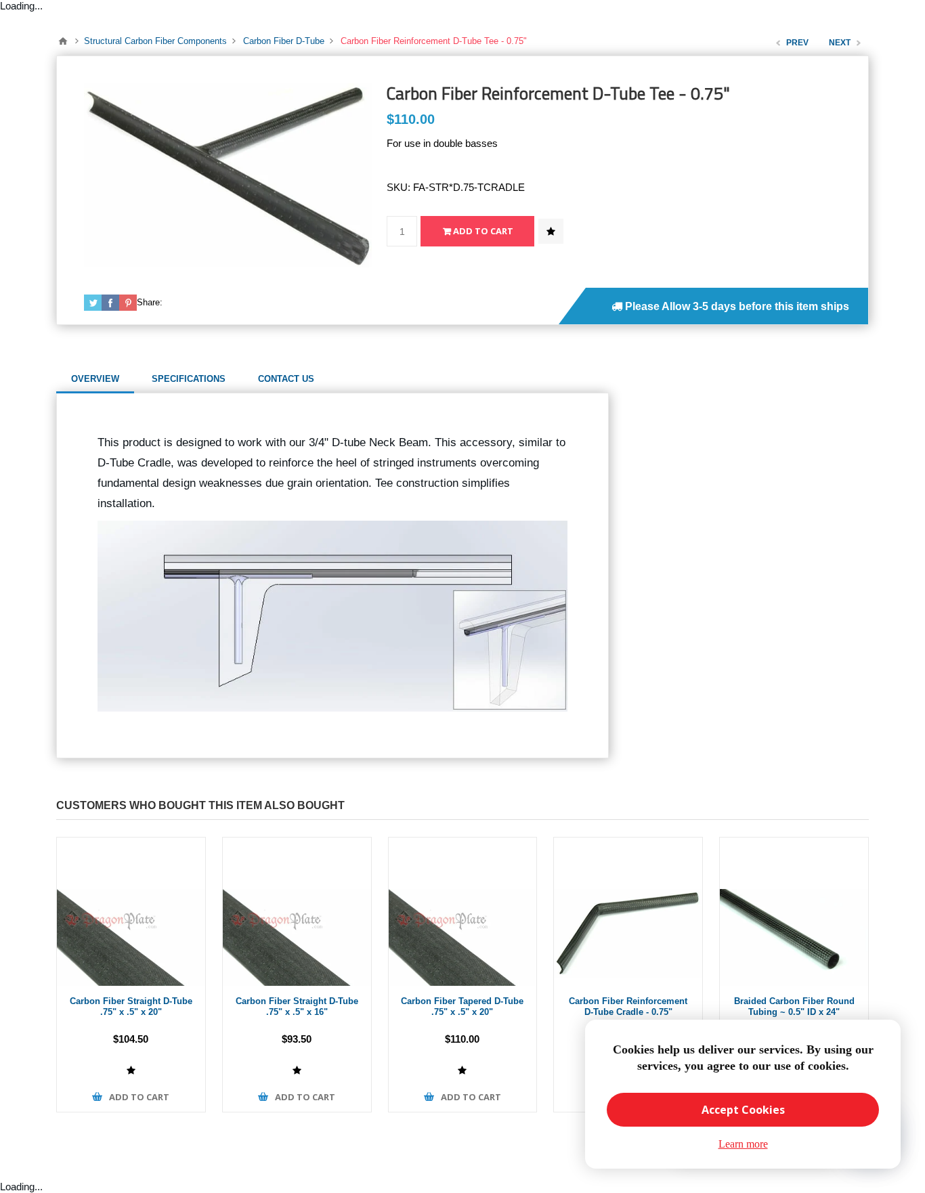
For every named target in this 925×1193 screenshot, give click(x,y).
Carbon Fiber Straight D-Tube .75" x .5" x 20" (131, 1007)
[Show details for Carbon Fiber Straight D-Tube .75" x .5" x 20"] (131, 912)
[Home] (63, 41)
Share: (150, 302)
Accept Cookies (743, 1109)
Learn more (743, 1144)
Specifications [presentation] (188, 379)
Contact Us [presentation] (286, 379)
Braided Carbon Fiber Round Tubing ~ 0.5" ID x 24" (794, 1007)
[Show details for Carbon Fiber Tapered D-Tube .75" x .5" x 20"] (463, 912)
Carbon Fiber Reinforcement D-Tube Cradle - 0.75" (628, 1007)
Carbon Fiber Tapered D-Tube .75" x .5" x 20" (462, 1007)
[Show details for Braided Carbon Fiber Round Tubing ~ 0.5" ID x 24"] (794, 912)
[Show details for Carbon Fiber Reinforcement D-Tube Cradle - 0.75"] (628, 912)
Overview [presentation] (95, 379)
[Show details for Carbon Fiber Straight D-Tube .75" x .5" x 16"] (297, 912)
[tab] (95, 379)
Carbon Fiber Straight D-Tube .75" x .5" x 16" (297, 1007)
